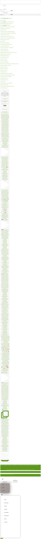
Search (1, 11)
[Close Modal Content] (2, 478)
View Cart (1, 538)
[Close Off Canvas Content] (2, 495)
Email (6, 103)
